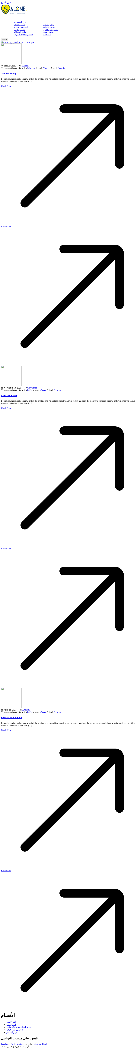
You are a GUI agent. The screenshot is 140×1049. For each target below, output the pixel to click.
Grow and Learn (9, 395)
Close (4, 39)
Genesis (61, 68)
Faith (29, 390)
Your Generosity (8, 73)
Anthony (25, 65)
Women (46, 68)
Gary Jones (32, 388)
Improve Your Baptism (11, 717)
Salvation (31, 68)
